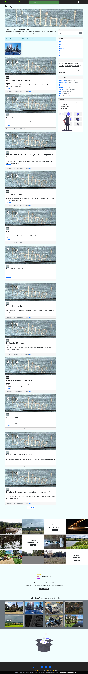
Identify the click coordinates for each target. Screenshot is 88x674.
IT (60, 50)
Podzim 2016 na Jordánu (17, 269)
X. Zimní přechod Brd (15, 194)
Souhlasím (63, 672)
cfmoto (77, 67)
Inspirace (62, 48)
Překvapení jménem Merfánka (19, 380)
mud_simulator (68, 67)
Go (80, 33)
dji (62, 63)
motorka (64, 68)
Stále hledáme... (13, 417)
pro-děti (77, 70)
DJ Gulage (67, 89)
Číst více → (9, 88)
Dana (64, 84)
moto (60, 68)
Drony (61, 44)
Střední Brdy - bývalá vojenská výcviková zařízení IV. (28, 492)
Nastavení (73, 672)
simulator (79, 65)
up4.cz (44, 670)
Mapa (21, 1)
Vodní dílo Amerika (14, 306)
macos (60, 70)
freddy (65, 95)
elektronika (61, 65)
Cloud (8, 2)
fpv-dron (73, 70)
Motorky (62, 52)
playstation (71, 65)
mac (72, 68)
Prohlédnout (55, 530)
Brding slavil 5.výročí (15, 343)
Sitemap (55, 670)
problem (66, 63)
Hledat (80, 1)
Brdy (61, 43)
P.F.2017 (9, 231)
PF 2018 (9, 117)
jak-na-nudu (71, 63)
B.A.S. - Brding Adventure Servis (19, 455)
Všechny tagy (61, 72)
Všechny (62, 55)
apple (75, 68)
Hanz (66, 91)
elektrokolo (68, 70)
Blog (61, 41)
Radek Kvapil (67, 80)
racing (73, 67)
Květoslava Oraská (69, 82)
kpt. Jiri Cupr (66, 87)
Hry (61, 46)
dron (60, 63)
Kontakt (25, 1)
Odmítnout (68, 672)
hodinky (66, 65)
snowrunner (61, 67)
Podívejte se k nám (44, 588)
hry (75, 65)
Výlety (61, 54)
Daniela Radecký (68, 85)
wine (78, 68)
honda (68, 68)
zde (59, 672)
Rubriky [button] (16, 1)
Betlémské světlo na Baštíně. (18, 80)
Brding (30, 91)
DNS (39, 670)
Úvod (12, 1)
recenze (76, 63)
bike (64, 70)
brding (8, 82)
